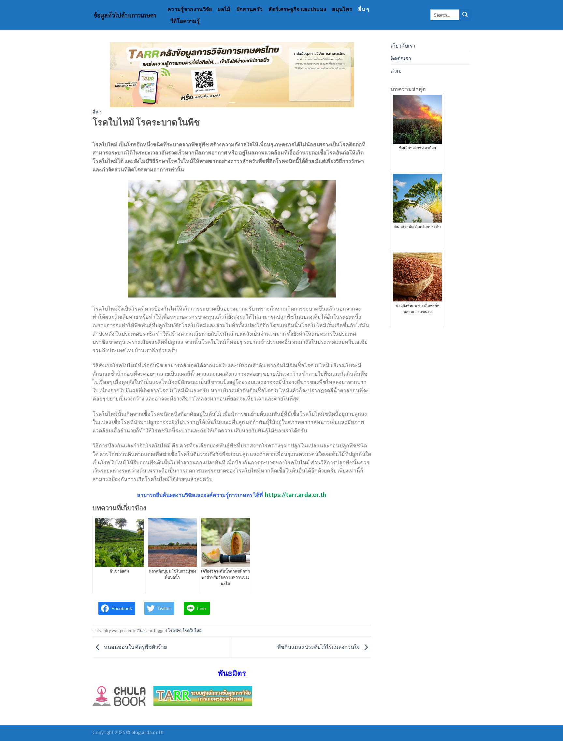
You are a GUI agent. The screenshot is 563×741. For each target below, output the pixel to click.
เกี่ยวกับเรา (403, 45)
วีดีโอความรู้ (185, 21)
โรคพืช (174, 630)
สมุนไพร (342, 9)
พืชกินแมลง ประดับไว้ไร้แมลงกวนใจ (319, 647)
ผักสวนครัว (250, 9)
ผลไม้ (224, 9)
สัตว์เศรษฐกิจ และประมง (297, 9)
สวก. (396, 70)
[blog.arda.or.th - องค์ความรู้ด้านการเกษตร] (125, 15)
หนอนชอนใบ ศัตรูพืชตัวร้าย (135, 647)
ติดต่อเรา (401, 58)
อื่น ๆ (363, 9)
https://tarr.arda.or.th (295, 494)
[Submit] (464, 15)
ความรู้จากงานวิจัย (189, 9)
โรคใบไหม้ (192, 630)
